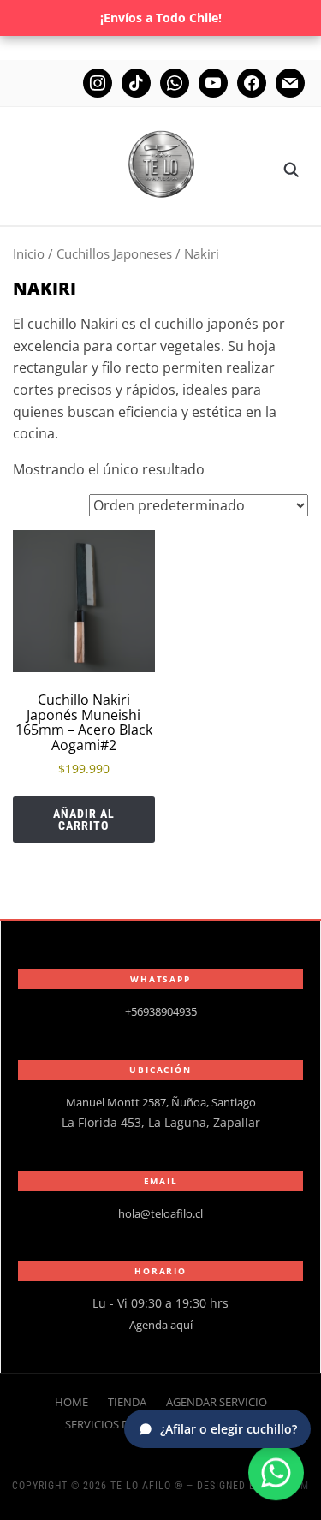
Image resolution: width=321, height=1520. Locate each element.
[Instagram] (97, 82)
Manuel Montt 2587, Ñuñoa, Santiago (161, 1102)
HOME (71, 1402)
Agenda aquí (161, 1324)
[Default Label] (174, 82)
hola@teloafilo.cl (160, 1213)
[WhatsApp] (276, 1471)
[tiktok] (136, 82)
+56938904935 (161, 1011)
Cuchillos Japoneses (114, 253)
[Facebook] (251, 82)
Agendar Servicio (216, 1402)
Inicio (29, 253)
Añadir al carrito (84, 819)
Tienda (127, 1402)
